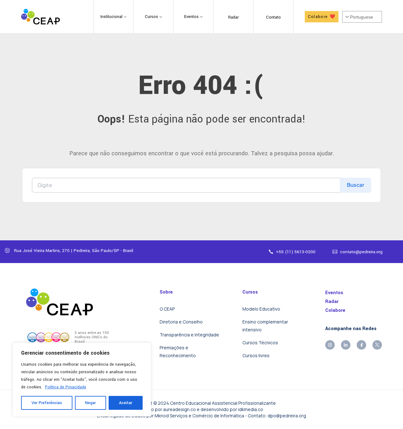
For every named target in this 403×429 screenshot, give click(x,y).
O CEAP (167, 309)
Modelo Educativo (261, 309)
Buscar (355, 185)
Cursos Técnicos (260, 343)
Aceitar (125, 403)
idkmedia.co (250, 409)
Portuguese (361, 17)
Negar (90, 403)
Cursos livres (256, 355)
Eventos (334, 292)
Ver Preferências (46, 403)
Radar (331, 301)
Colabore (335, 310)
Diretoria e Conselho (181, 322)
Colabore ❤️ (322, 17)
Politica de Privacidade (65, 387)
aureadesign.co (179, 409)
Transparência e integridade (189, 335)
